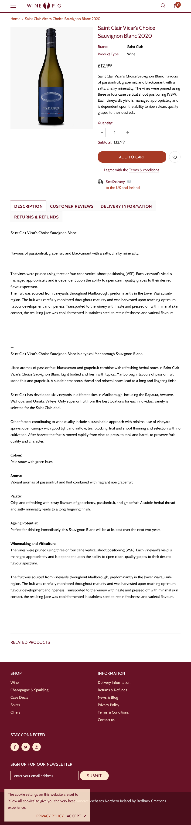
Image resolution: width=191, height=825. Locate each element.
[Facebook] (14, 747)
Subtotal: (105, 142)
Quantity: (105, 123)
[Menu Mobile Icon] (13, 6)
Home (15, 19)
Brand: (103, 46)
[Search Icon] (163, 5)
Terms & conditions (144, 170)
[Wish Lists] (175, 157)
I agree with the (116, 170)
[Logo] (44, 5)
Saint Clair (135, 46)
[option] (51, 78)
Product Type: (108, 54)
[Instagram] (36, 747)
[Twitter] (25, 747)
